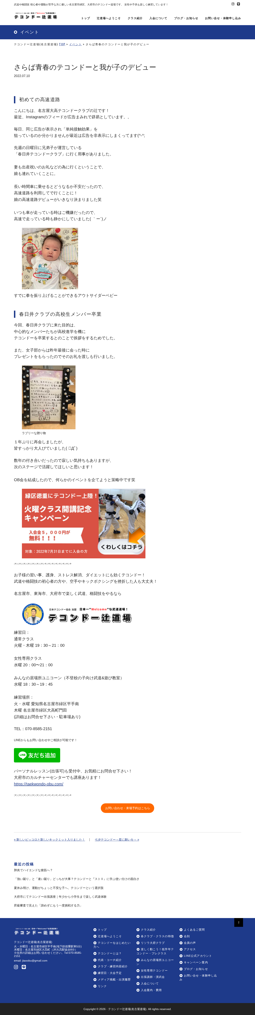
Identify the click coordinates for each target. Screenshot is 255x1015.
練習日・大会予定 (110, 973)
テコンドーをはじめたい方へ (112, 944)
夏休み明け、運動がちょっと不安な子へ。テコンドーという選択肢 (59, 888)
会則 (187, 936)
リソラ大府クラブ (153, 942)
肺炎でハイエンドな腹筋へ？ (33, 870)
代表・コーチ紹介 (110, 960)
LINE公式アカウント (198, 955)
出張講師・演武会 (153, 977)
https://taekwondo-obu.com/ (38, 784)
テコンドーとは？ (110, 953)
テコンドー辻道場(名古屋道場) (127, 1009)
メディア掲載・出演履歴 (114, 979)
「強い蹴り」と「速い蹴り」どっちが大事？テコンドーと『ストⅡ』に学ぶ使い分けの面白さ (76, 879)
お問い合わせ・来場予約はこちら (127, 808)
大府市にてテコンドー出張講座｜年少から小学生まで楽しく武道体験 (60, 896)
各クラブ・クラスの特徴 (157, 936)
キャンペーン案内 (196, 962)
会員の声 (190, 942)
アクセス (190, 949)
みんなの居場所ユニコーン (155, 962)
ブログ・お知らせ (196, 969)
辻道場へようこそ (110, 936)
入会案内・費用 (151, 990)
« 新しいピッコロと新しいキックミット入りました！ (49, 839)
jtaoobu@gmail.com (34, 960)
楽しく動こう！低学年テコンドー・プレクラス (155, 951)
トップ (102, 929)
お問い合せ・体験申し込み (198, 977)
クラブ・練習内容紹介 (113, 966)
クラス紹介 (148, 929)
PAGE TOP (246, 980)
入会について (150, 983)
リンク (102, 986)
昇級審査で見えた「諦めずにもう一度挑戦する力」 (48, 905)
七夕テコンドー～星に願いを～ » (117, 839)
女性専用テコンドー (154, 970)
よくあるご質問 (194, 929)
